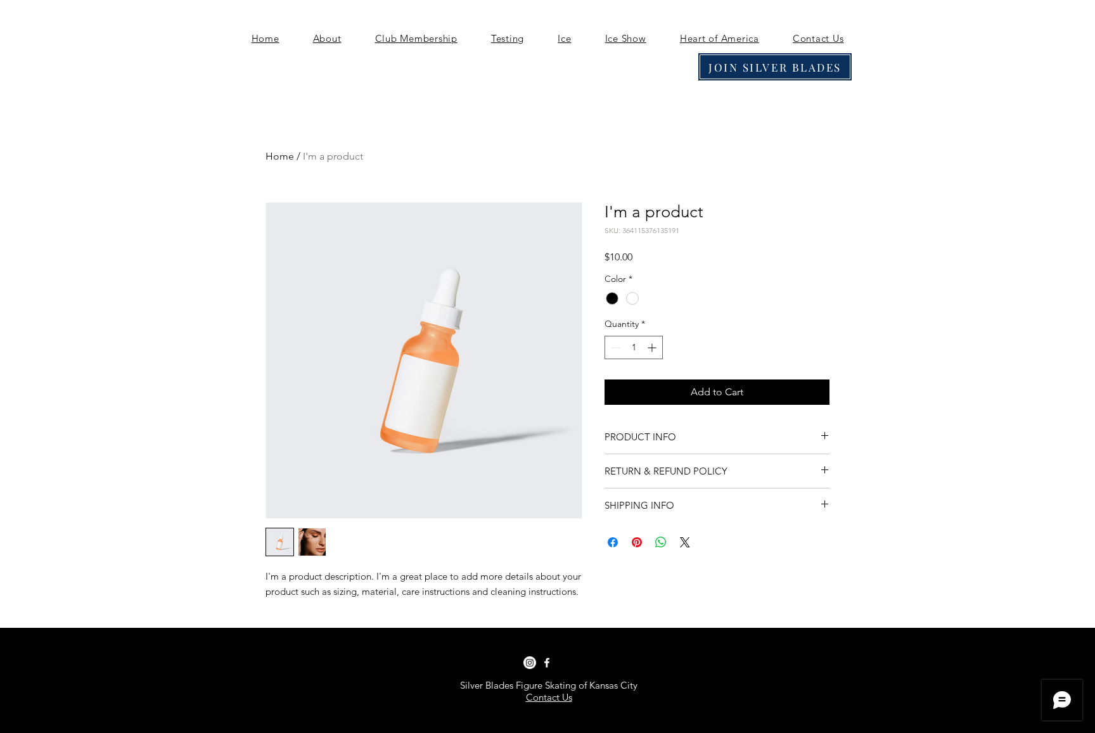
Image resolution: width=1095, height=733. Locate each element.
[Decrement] (614, 347)
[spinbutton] (633, 347)
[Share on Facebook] (612, 542)
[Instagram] (529, 662)
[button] (326, 38)
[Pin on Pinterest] (636, 542)
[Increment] (653, 347)
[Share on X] (685, 542)
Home (280, 156)
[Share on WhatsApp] (661, 542)
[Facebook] (547, 662)
